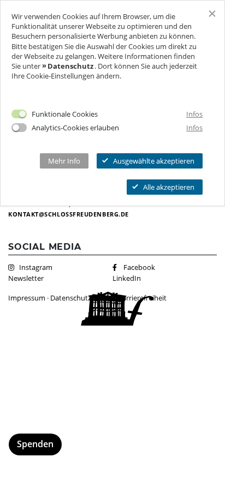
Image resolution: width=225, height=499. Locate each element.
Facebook (139, 267)
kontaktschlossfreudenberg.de (68, 214)
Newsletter (26, 278)
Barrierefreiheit (142, 298)
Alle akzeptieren (168, 187)
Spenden (35, 444)
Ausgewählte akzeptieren (153, 161)
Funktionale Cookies (65, 114)
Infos (194, 114)
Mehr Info (64, 161)
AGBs (104, 298)
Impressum (26, 298)
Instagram (35, 267)
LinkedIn (126, 278)
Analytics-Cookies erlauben (75, 128)
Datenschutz (70, 298)
